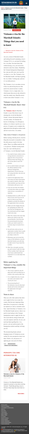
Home (2, 8)
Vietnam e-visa (16, 30)
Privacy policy (4, 404)
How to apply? (4, 413)
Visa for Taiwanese (5, 421)
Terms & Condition (5, 406)
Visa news (3, 410)
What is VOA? (4, 415)
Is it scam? (3, 416)
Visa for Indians (4, 419)
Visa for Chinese (4, 418)
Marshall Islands (11, 343)
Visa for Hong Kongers (6, 422)
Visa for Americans (5, 424)
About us (3, 409)
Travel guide (4, 412)
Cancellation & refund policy (7, 407)
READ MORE (21, 393)
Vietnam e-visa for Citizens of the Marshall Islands (13, 51)
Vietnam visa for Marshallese (10, 345)
